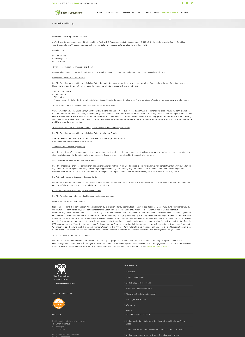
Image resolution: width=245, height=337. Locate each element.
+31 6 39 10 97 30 (65, 3)
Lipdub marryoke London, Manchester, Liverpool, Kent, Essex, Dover (155, 329)
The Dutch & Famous (61, 324)
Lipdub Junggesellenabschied (138, 283)
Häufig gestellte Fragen (136, 299)
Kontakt (129, 310)
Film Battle (130, 271)
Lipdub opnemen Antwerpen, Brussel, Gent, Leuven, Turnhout (152, 335)
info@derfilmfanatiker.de (88, 3)
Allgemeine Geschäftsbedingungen (141, 294)
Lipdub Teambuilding (135, 277)
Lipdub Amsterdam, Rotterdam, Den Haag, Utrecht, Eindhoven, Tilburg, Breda (156, 322)
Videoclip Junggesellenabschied (139, 288)
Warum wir (131, 305)
